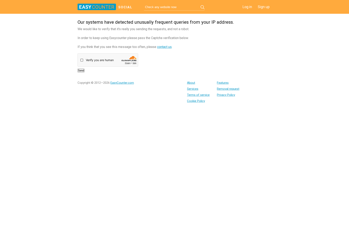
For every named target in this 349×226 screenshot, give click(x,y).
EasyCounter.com (122, 83)
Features (223, 83)
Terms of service (198, 95)
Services (192, 89)
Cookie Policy (196, 101)
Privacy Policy (226, 95)
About (191, 83)
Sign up (264, 7)
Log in (247, 7)
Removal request (228, 89)
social (125, 7)
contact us (164, 47)
